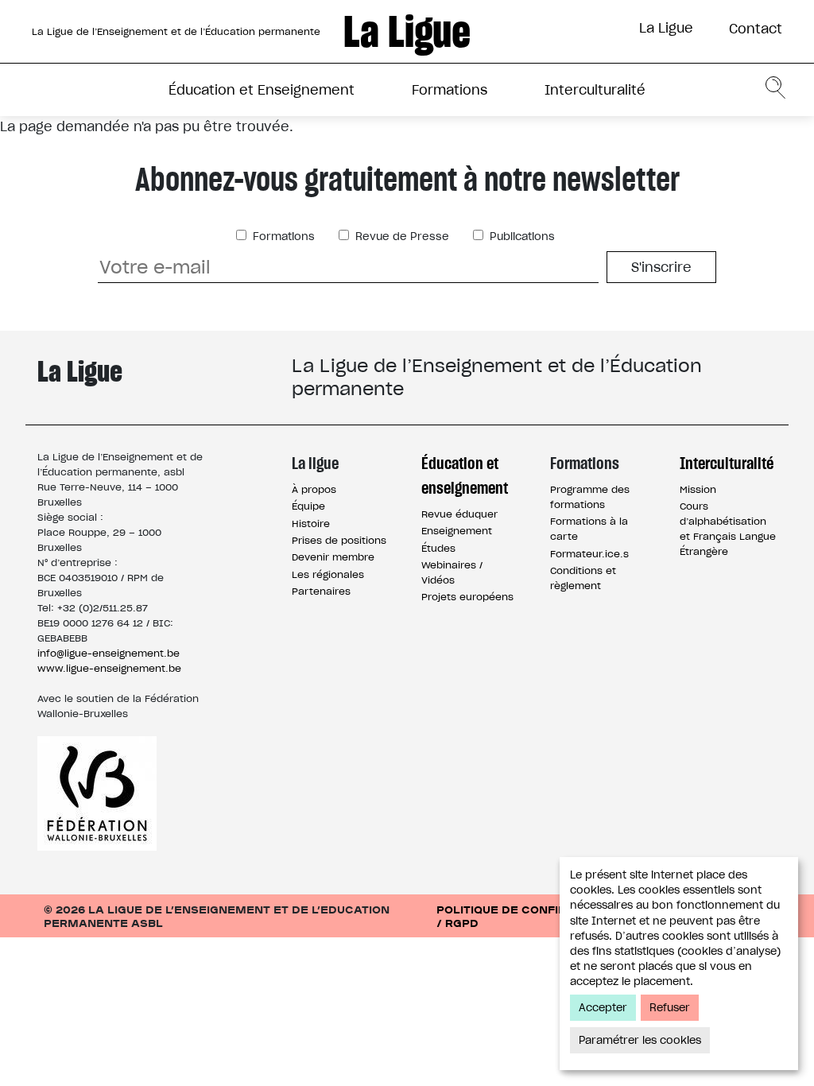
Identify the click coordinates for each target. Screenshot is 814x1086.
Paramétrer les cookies (640, 1040)
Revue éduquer (459, 514)
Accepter (603, 1007)
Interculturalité (595, 90)
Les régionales (328, 574)
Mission (698, 489)
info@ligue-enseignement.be (108, 653)
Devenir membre (333, 557)
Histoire (311, 523)
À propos (314, 489)
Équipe (308, 506)
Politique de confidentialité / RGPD (532, 916)
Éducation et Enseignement (262, 90)
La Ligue (666, 28)
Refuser (669, 1007)
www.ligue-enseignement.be (109, 668)
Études (438, 548)
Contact (755, 29)
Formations (449, 90)
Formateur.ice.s (589, 554)
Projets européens (467, 597)
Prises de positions (339, 540)
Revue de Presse (400, 236)
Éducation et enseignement (464, 475)
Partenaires (321, 591)
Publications (520, 236)
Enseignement (456, 531)
